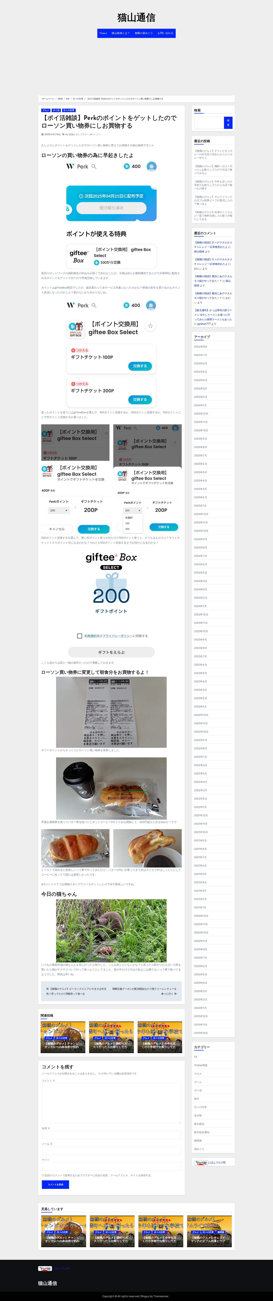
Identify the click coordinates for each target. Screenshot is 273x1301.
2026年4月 (200, 380)
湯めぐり (199, 1148)
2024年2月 (200, 597)
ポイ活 (56, 110)
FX (195, 1056)
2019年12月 (201, 1016)
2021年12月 (201, 815)
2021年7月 (200, 857)
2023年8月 (200, 648)
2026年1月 (200, 405)
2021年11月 (201, 823)
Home (103, 33)
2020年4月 (200, 982)
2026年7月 (200, 355)
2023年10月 (201, 631)
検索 (197, 110)
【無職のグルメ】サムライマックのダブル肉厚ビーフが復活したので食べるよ (213, 200)
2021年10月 (201, 832)
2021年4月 (200, 882)
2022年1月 (200, 807)
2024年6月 (200, 564)
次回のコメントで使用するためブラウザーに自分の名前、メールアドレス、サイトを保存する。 (99, 1175)
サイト (45, 1159)
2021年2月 (200, 899)
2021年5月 (200, 874)
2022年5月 (200, 773)
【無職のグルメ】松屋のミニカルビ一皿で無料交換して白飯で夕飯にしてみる (213, 216)
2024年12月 (201, 514)
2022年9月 (200, 740)
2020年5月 (200, 974)
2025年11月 (201, 422)
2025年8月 (200, 447)
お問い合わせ (165, 33)
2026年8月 (200, 346)
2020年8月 (200, 949)
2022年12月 (201, 715)
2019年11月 (201, 1024)
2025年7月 (200, 455)
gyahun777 (204, 323)
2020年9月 (200, 941)
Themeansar (160, 1296)
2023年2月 (200, 698)
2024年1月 (200, 606)
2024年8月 (200, 547)
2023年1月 (200, 706)
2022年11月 (201, 723)
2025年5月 (200, 472)
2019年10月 (201, 1033)
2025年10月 (201, 430)
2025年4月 (200, 480)
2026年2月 (200, 396)
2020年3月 (200, 991)
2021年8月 (200, 848)
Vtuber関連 (201, 1065)
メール (47, 1143)
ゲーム (198, 1082)
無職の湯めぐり (144, 33)
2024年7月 (200, 555)
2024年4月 (200, 581)
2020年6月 (200, 966)
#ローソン (95, 134)
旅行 (196, 1098)
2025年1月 (200, 505)
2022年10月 (201, 731)
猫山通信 (136, 18)
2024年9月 (200, 539)
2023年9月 (200, 639)
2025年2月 (200, 497)
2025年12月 (201, 413)
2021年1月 (200, 907)
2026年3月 (200, 388)
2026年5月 (200, 371)
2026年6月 (200, 363)
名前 (46, 1128)
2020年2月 (200, 999)
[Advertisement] (136, 65)
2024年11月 (201, 522)
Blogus (145, 1296)
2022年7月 (200, 756)
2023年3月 (200, 689)
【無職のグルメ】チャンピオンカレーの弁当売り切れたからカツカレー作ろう (62, 1047)
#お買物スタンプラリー (77, 134)
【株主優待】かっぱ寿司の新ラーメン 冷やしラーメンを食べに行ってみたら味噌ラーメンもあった (213, 315)
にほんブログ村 (217, 1162)
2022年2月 (200, 798)
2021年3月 (200, 890)
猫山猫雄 (199, 251)
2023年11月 (201, 622)
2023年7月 (200, 656)
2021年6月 (200, 865)
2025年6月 (200, 463)
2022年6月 (200, 765)
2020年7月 (200, 957)
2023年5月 (200, 673)
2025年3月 (200, 489)
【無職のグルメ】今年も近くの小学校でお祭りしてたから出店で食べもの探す (159, 1047)
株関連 (198, 1140)
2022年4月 (200, 781)
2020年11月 (201, 924)
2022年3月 (200, 790)
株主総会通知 (201, 1132)
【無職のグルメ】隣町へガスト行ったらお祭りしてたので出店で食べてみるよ (110, 1047)
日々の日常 (68, 110)
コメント (48, 1080)
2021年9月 (200, 840)
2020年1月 (200, 1007)
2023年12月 (201, 614)
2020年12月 (201, 915)
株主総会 (199, 1123)
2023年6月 (200, 664)
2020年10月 (201, 932)
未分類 (198, 1115)
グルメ (45, 110)
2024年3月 (200, 589)
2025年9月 (200, 438)
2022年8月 (200, 748)
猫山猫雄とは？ (121, 33)
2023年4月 (200, 681)
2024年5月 (200, 572)
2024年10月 (201, 530)
